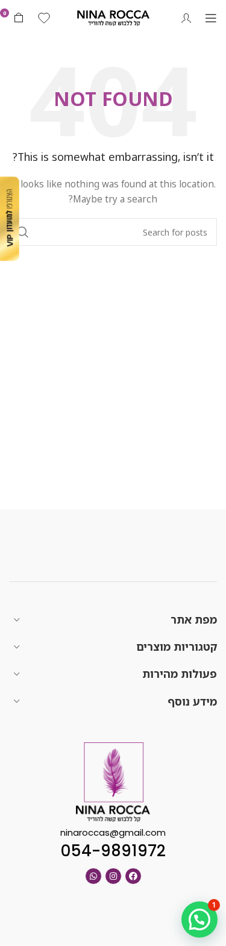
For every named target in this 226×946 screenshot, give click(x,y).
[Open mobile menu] (211, 18)
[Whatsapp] (93, 876)
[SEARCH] (23, 232)
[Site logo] (113, 17)
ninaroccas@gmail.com (113, 832)
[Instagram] (113, 876)
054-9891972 (113, 851)
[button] (199, 919)
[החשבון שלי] (186, 18)
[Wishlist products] (44, 18)
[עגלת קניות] (18, 18)
